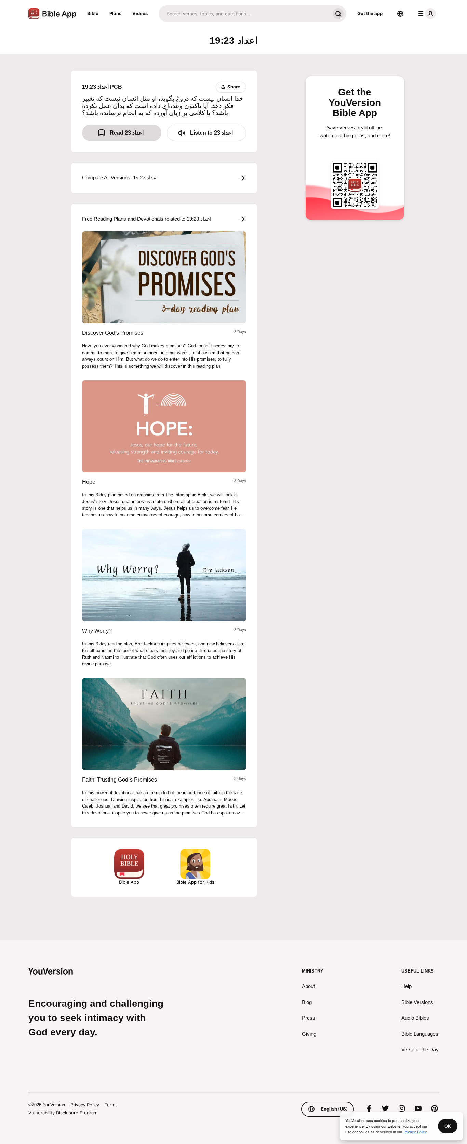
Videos (140, 13)
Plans (115, 13)
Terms (111, 1104)
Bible (92, 13)
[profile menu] (426, 13)
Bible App (129, 882)
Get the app (370, 13)
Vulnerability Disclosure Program (62, 1112)
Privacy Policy (84, 1104)
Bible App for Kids (195, 882)
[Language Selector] (400, 13)
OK (447, 1126)
